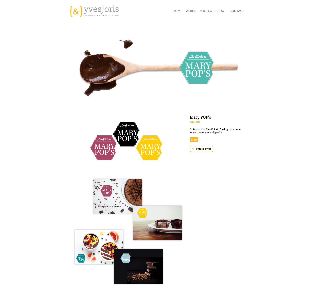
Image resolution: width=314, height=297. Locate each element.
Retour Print (201, 149)
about (221, 10)
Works (191, 10)
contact (237, 10)
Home (177, 10)
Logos (194, 139)
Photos (206, 10)
